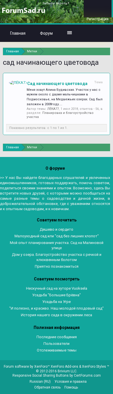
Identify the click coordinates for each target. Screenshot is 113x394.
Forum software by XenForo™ (27, 367)
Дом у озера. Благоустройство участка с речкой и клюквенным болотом (56, 257)
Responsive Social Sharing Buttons (40, 375)
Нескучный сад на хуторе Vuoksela (56, 288)
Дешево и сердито (56, 229)
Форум (46, 33)
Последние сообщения (57, 337)
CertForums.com (87, 375)
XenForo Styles (94, 367)
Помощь (71, 387)
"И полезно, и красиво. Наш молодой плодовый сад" (56, 308)
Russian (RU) (40, 382)
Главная (17, 33)
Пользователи (56, 343)
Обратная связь (47, 387)
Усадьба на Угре (56, 301)
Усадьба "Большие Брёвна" (56, 295)
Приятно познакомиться (57, 266)
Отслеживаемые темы (56, 350)
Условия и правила (70, 382)
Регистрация (98, 19)
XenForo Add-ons (64, 367)
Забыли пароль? (55, 3)
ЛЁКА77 (53, 109)
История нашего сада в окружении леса (56, 315)
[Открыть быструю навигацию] (106, 51)
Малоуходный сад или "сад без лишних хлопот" (56, 236)
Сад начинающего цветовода (57, 83)
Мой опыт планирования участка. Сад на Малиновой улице (56, 245)
